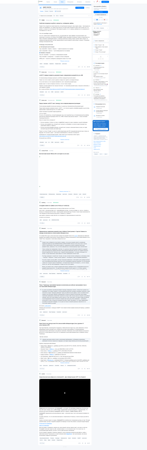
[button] (65, 15)
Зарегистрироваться (101, 14)
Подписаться (80, 7)
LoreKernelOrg (47, 305)
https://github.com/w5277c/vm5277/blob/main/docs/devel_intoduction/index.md (67, 89)
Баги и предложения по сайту (100, 141)
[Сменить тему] (99, 2)
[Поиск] (94, 2)
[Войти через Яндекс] (104, 20)
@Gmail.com (50, 360)
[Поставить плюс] (40, 66)
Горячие (51, 11)
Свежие (41, 11)
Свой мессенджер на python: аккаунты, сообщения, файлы (56, 23)
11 (79, 368)
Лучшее (55, 1)
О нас (95, 147)
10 (79, 223)
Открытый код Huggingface (45, 423)
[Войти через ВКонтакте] (97, 20)
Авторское (79, 1)
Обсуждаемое (70, 1)
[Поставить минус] (43, 66)
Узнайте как (99, 24)
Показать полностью (64, 61)
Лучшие (46, 11)
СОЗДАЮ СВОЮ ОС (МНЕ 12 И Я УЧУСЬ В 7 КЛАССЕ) (54, 205)
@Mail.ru (52, 349)
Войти (101, 11)
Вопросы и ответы (97, 144)
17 (79, 276)
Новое (62, 1)
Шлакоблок (88, 1)
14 (78, 197)
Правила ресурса (97, 146)
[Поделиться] (85, 67)
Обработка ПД (97, 149)
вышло (76, 235)
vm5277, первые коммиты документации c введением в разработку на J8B (61, 75)
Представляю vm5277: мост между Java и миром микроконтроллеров (59, 103)
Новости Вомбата (97, 142)
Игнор (88, 7)
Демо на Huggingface (44, 425)
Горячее (48, 1)
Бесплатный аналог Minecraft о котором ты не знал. (54, 153)
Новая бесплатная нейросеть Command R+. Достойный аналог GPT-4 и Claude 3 (62, 377)
